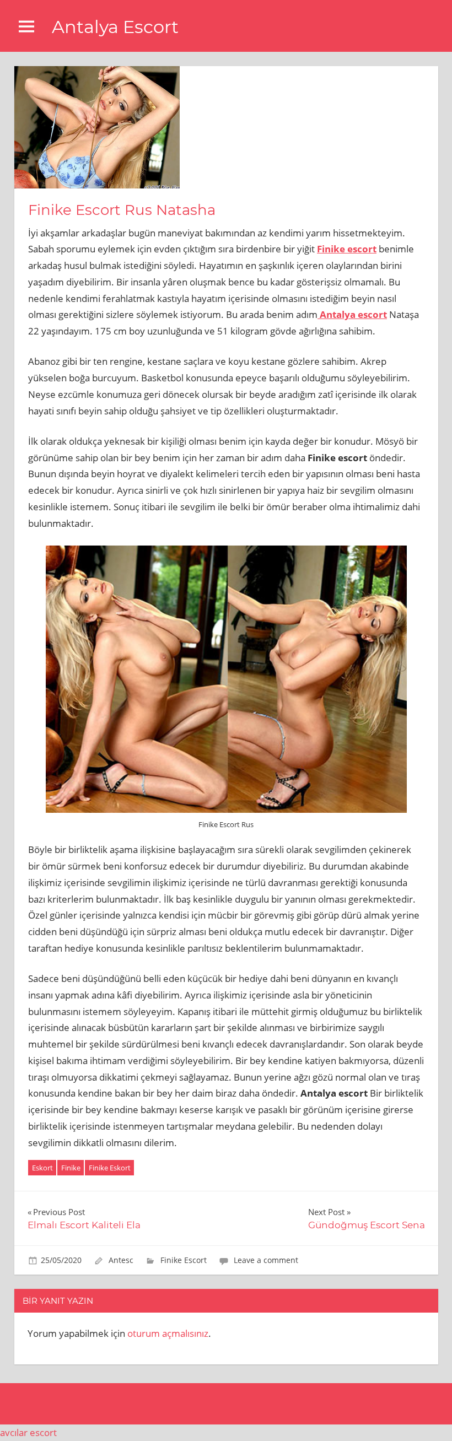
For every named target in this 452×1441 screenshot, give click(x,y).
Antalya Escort (115, 26)
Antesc (121, 1260)
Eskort (42, 1168)
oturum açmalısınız (167, 1333)
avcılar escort (28, 1432)
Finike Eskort (110, 1168)
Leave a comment (266, 1260)
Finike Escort (183, 1260)
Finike (70, 1168)
